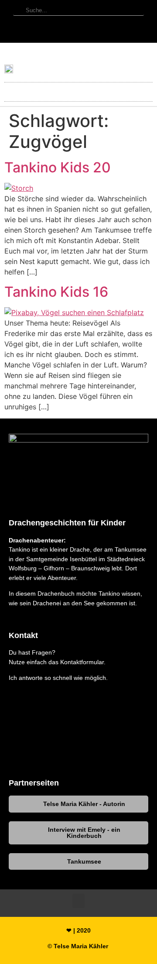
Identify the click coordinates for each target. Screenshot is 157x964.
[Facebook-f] (78, 31)
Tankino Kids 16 (56, 291)
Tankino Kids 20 (57, 167)
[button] (78, 89)
